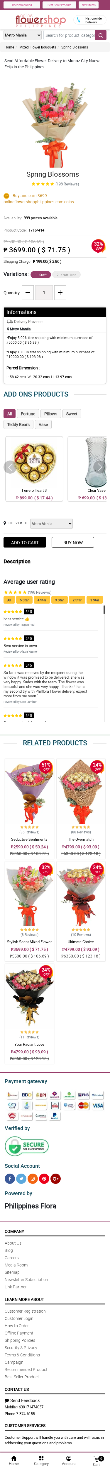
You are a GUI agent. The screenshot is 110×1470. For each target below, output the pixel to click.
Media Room (16, 1265)
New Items (89, 5)
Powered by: (19, 1193)
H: (61, 376)
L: (16, 376)
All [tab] (9, 413)
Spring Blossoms (74, 47)
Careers (12, 1257)
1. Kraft (41, 274)
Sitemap (12, 1272)
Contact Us (17, 1389)
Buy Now (73, 542)
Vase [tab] (43, 424)
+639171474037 (30, 1407)
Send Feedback (25, 1400)
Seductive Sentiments (29, 839)
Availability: (30, 217)
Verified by (17, 1128)
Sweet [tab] (71, 413)
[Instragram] (33, 1179)
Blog (9, 1250)
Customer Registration (25, 1311)
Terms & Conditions (22, 1355)
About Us (13, 1243)
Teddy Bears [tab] (18, 424)
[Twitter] (21, 1179)
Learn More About (24, 1299)
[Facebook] (10, 1179)
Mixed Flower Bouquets (37, 47)
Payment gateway (26, 1081)
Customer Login (19, 1318)
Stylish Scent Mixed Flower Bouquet (29, 944)
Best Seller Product (59, 5)
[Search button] (100, 35)
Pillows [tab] (50, 413)
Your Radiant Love (29, 1044)
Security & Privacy (21, 1347)
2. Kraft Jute (66, 274)
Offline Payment (19, 1333)
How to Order (17, 1325)
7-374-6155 (25, 1413)
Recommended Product (26, 1369)
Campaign (14, 1362)
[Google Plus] (55, 1179)
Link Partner (16, 1287)
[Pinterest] (44, 1179)
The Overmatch (81, 839)
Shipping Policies (20, 1340)
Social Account (22, 1165)
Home (9, 47)
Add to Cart (25, 542)
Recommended (22, 5)
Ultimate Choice (81, 941)
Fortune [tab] (28, 413)
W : (39, 376)
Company (14, 1231)
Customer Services (25, 1425)
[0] (96, 1459)
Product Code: (24, 230)
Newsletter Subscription (26, 1279)
